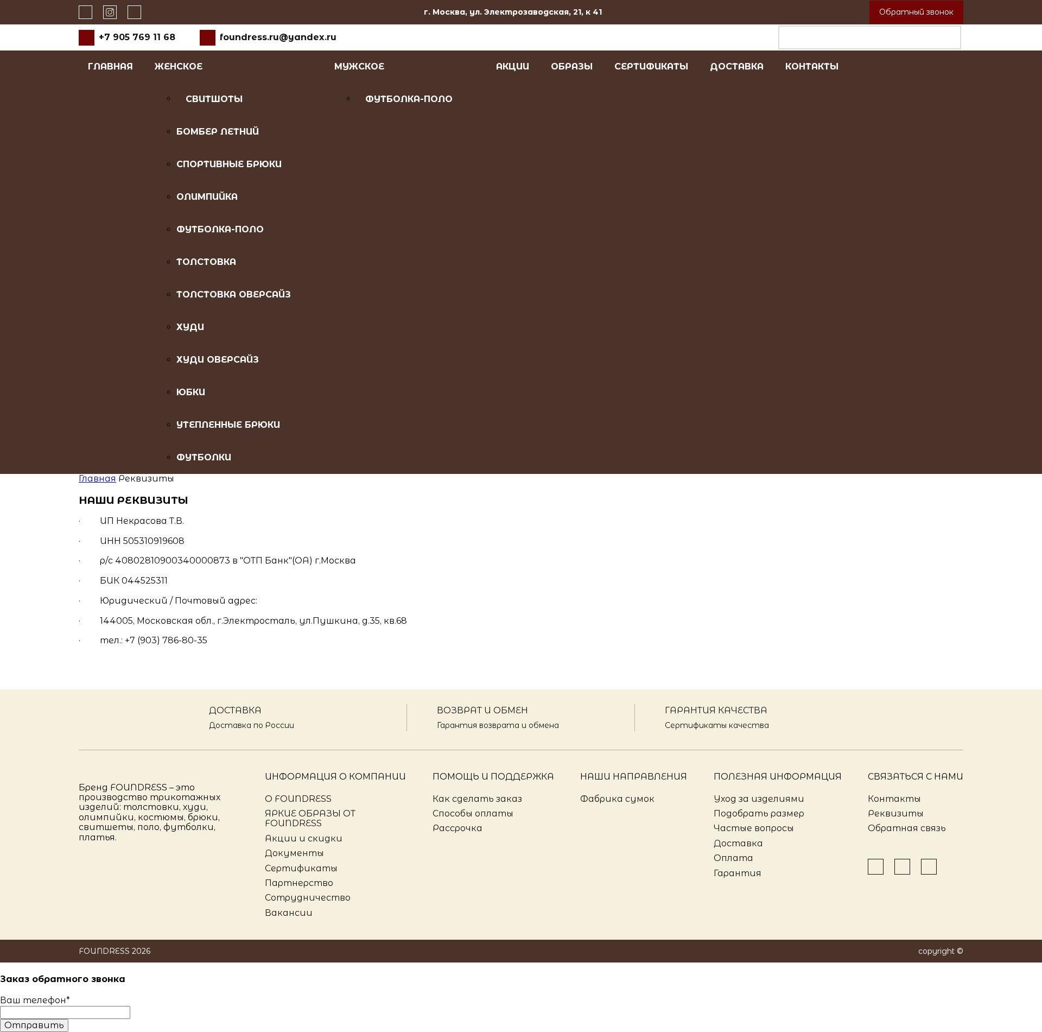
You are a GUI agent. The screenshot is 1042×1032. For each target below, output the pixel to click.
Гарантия (737, 873)
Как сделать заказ (477, 799)
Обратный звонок (916, 12)
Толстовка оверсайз (233, 294)
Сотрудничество (308, 897)
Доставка (737, 66)
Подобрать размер (759, 813)
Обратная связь (907, 828)
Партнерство (299, 883)
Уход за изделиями (759, 799)
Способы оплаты (473, 813)
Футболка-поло (220, 229)
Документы (294, 853)
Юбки (190, 392)
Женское (178, 66)
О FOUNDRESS (298, 799)
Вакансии (289, 913)
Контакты (811, 66)
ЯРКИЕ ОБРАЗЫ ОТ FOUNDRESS (310, 818)
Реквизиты (896, 813)
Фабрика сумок (617, 799)
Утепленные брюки (228, 425)
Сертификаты (651, 66)
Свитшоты (214, 99)
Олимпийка (207, 197)
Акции (512, 66)
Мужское (359, 66)
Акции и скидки (303, 838)
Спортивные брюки (229, 164)
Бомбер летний (217, 131)
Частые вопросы (754, 828)
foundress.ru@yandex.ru (278, 37)
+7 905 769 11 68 (137, 37)
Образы (572, 66)
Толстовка (206, 262)
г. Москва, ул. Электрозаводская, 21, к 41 (513, 12)
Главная (110, 66)
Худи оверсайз (217, 359)
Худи (190, 327)
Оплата (733, 858)
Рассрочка (457, 828)
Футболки (203, 457)
